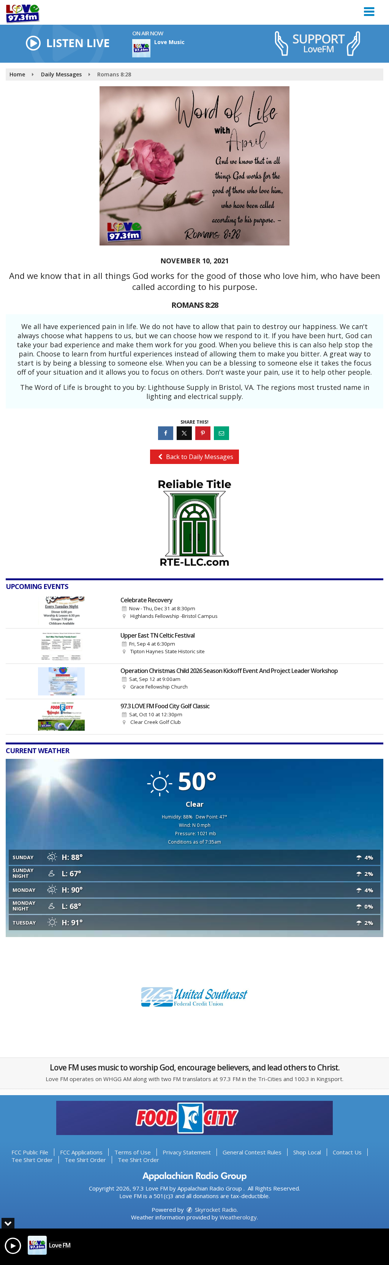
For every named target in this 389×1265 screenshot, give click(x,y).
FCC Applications (81, 1152)
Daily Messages (61, 74)
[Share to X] (185, 433)
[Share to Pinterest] (203, 433)
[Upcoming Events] (61, 611)
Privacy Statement (187, 1152)
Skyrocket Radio (215, 1209)
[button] (369, 9)
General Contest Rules (252, 1152)
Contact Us (347, 1152)
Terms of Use (132, 1152)
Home (17, 74)
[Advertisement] (194, 522)
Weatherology (238, 1217)
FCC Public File (29, 1152)
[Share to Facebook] (166, 433)
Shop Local (307, 1152)
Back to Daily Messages (198, 457)
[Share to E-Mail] (222, 433)
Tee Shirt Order (32, 1160)
